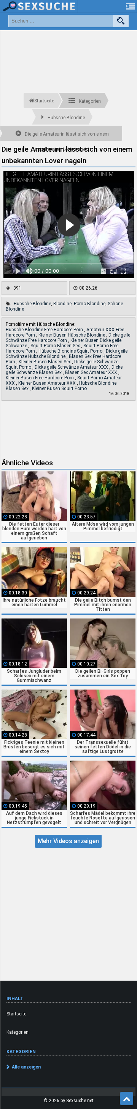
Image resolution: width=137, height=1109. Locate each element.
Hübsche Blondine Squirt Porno (71, 351)
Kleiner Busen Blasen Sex (45, 361)
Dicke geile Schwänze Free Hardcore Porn (68, 337)
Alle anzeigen (26, 1067)
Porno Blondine (89, 303)
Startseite (16, 1014)
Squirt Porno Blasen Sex (55, 345)
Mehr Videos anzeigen (68, 841)
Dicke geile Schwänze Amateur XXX (72, 367)
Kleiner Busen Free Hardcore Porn (40, 377)
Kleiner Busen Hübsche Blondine (72, 335)
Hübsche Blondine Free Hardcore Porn (45, 329)
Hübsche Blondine (32, 303)
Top (126, 1098)
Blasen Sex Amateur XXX (91, 372)
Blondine (62, 303)
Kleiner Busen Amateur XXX (47, 383)
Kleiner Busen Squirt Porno (59, 388)
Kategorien (17, 1032)
